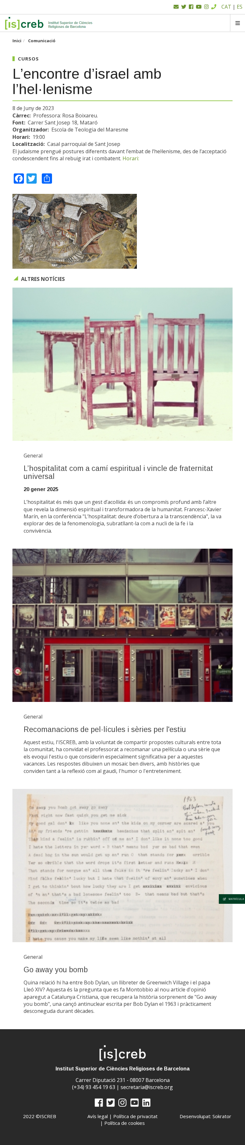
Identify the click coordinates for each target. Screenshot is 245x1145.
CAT (226, 6)
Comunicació (42, 41)
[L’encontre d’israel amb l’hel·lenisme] (122, 231)
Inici (16, 41)
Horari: (130, 158)
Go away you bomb (56, 970)
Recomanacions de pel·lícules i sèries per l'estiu (105, 729)
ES (239, 6)
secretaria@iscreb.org (147, 1087)
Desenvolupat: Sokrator (205, 1116)
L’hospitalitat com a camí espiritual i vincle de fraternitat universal (118, 472)
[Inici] (49, 23)
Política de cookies (124, 1123)
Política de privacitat (135, 1116)
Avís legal (97, 1116)
